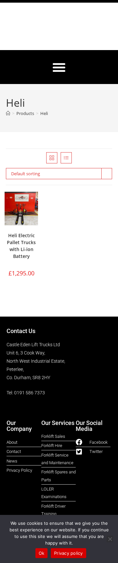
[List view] (66, 157)
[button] (59, 67)
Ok (42, 553)
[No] (110, 539)
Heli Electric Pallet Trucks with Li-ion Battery (21, 245)
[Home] (8, 113)
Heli (44, 113)
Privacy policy (68, 553)
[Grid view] (51, 157)
